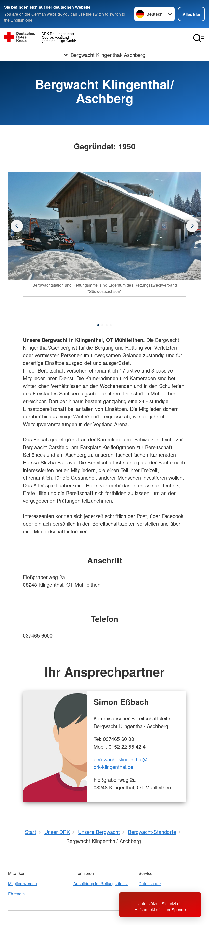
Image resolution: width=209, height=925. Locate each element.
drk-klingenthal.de (113, 767)
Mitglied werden (22, 883)
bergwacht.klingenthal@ (121, 759)
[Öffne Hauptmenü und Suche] (199, 38)
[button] (98, 325)
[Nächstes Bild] (17, 226)
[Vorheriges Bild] (192, 226)
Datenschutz (150, 883)
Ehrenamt (17, 894)
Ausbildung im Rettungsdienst (100, 883)
